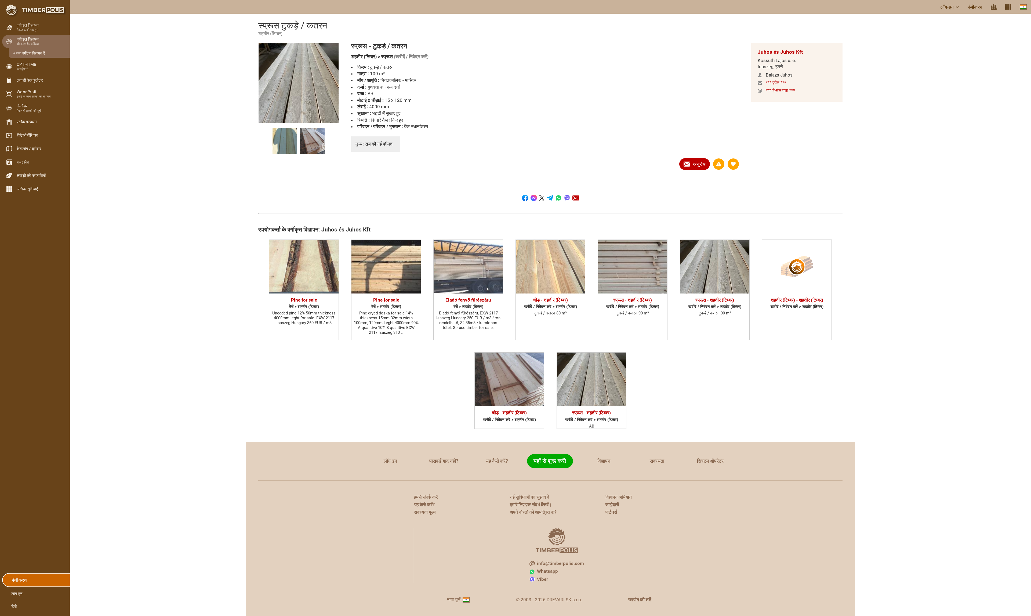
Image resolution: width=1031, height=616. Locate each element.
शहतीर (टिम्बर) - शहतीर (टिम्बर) (797, 300)
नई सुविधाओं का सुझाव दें (529, 497)
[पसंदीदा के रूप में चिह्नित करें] (733, 164)
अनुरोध (699, 164)
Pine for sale (304, 300)
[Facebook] (525, 198)
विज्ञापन (603, 461)
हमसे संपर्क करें (426, 497)
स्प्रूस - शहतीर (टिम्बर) (632, 300)
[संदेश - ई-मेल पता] (575, 198)
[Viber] (567, 198)
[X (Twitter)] (541, 198)
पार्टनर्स (611, 512)
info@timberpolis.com (560, 563)
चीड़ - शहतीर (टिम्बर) (550, 300)
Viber (542, 579)
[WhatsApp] (558, 198)
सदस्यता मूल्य (424, 512)
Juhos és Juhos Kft (780, 52)
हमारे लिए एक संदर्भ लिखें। (530, 504)
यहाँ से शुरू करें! (550, 461)
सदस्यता (657, 461)
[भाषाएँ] (1023, 7)
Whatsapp (547, 571)
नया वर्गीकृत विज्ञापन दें (30, 53)
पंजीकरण (975, 7)
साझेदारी (612, 504)
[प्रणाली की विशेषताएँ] (1008, 7)
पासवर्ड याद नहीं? (443, 461)
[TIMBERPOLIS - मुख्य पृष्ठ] (35, 10)
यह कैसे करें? (497, 461)
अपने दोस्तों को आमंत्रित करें (533, 512)
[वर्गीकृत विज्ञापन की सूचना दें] (718, 164)
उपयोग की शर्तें (639, 599)
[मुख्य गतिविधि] (993, 7)
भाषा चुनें (453, 599)
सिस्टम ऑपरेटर (710, 461)
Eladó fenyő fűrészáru (468, 300)
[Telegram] (550, 198)
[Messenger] (534, 198)
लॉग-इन (947, 7)
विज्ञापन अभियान (618, 497)
